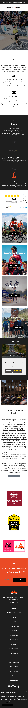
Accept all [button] (7, 705)
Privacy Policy (8, 702)
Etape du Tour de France (19, 437)
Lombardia (13, 430)
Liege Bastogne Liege (7, 432)
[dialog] (14, 699)
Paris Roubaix (21, 430)
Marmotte (9, 435)
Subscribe (19, 580)
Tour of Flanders (21, 432)
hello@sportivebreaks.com (19, 2)
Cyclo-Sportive (13, 426)
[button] (2, 7)
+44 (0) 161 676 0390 (7, 2)
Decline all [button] (20, 705)
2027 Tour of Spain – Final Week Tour (14, 359)
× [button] (26, 691)
